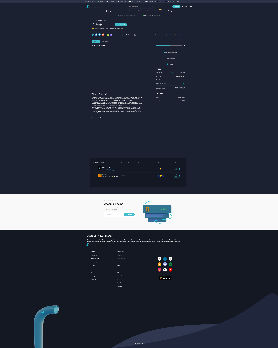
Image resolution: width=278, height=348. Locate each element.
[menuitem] (110, 11)
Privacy (93, 276)
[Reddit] (159, 264)
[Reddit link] (103, 34)
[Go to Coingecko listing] (108, 35)
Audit (118, 265)
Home (93, 20)
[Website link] (93, 34)
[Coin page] (108, 168)
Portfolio (119, 286)
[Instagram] (159, 270)
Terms (92, 272)
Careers (93, 283)
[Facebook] (165, 259)
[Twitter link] (96, 34)
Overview (95, 41)
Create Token (120, 276)
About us (93, 279)
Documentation (95, 258)
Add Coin (184, 6)
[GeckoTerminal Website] (111, 35)
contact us (103, 117)
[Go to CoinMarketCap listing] (117, 176)
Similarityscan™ (121, 258)
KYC (118, 269)
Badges (157, 35)
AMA (118, 272)
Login (190, 6)
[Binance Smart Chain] (93, 28)
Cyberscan (105, 41)
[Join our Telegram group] (165, 270)
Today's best (99, 20)
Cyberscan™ (120, 251)
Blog (92, 269)
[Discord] (165, 264)
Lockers (119, 279)
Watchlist (119, 283)
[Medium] (170, 264)
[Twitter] (159, 259)
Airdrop (119, 262)
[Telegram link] (99, 34)
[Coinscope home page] (90, 6)
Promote (176, 6)
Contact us (94, 255)
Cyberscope (94, 262)
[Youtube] (170, 270)
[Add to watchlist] (94, 169)
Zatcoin (105, 20)
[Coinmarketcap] (170, 259)
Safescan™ (120, 255)
